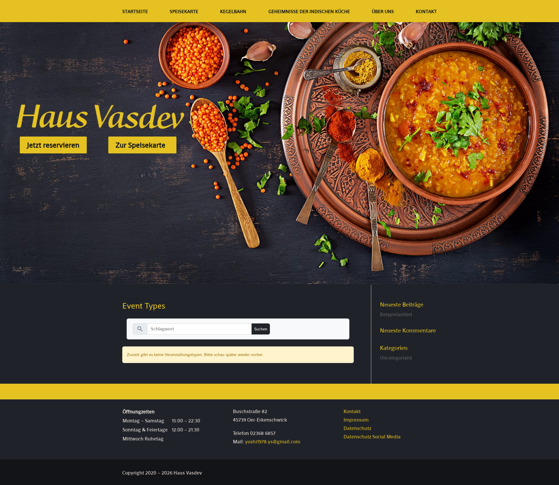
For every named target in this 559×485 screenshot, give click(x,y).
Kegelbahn (233, 12)
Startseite (135, 12)
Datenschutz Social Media (372, 436)
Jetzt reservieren (53, 145)
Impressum (356, 420)
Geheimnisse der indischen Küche (309, 12)
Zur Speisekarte (140, 145)
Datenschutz (357, 428)
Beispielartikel (396, 314)
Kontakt (426, 12)
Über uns (383, 12)
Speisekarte (184, 12)
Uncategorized (396, 358)
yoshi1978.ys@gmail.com (272, 441)
